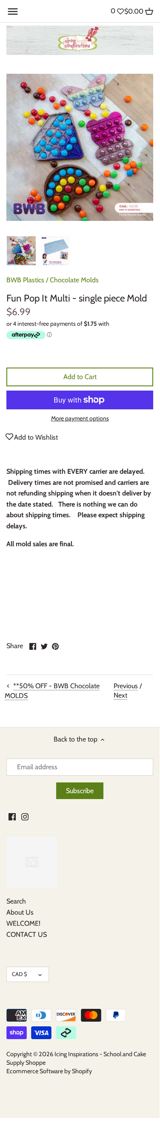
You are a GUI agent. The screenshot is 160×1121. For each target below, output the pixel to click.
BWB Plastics (25, 280)
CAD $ (19, 973)
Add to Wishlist (36, 437)
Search (16, 901)
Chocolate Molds (74, 280)
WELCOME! (23, 923)
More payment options (80, 418)
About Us (20, 912)
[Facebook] (12, 816)
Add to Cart (80, 377)
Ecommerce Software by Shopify (49, 1071)
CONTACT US (26, 934)
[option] (21, 251)
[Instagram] (25, 816)
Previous (126, 686)
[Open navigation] (12, 11)
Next (120, 695)
